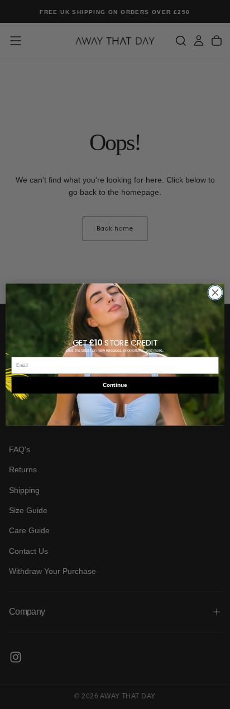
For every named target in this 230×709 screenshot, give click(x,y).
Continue (115, 385)
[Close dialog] (215, 292)
